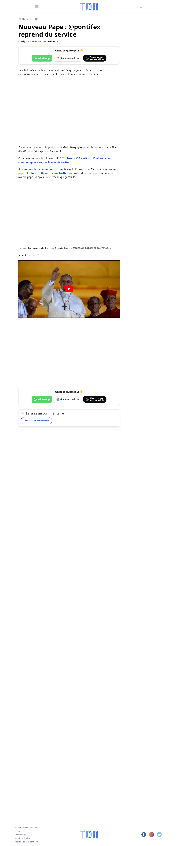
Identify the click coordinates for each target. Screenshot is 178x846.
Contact (18, 831)
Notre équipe (20, 834)
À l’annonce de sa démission (36, 169)
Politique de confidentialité (26, 842)
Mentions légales (22, 838)
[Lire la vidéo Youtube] (69, 288)
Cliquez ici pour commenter (36, 420)
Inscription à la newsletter (26, 827)
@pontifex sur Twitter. (55, 173)
